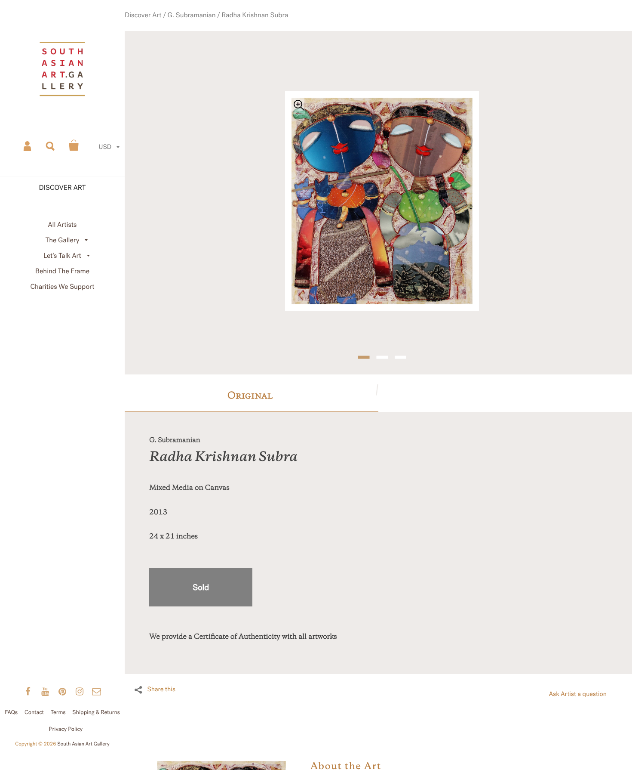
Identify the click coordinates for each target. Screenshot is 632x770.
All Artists (62, 224)
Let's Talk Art (62, 255)
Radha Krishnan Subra (260, 25)
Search (50, 145)
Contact (34, 712)
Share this (161, 674)
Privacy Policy (66, 729)
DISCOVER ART (62, 187)
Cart (74, 145)
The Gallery (63, 240)
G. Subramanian (206, 25)
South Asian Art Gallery (83, 744)
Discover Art (165, 25)
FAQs (11, 712)
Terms (58, 712)
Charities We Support (63, 286)
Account (28, 145)
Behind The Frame (62, 271)
